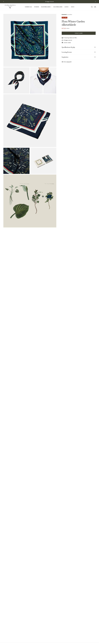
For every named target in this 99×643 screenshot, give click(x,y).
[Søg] (92, 7)
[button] (64, 14)
